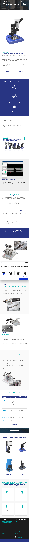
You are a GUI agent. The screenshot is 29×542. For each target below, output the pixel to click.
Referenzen (16, 520)
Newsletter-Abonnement (19, 536)
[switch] (11, 274)
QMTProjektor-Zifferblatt (9, 474)
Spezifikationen (21, 71)
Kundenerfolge (15, 234)
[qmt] (5, 1)
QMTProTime (22, 474)
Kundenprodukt (15, 111)
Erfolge (16, 521)
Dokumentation (15, 424)
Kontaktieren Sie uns (6, 130)
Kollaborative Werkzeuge (19, 537)
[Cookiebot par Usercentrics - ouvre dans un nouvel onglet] (25, 262)
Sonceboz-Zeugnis (17, 522)
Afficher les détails (24, 276)
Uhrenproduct (3, 533)
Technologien (8, 71)
